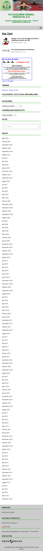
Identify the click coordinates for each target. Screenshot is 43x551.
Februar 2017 (6, 353)
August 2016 (6, 373)
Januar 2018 (6, 317)
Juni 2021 (5, 188)
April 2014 (5, 462)
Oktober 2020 (6, 211)
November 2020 (7, 208)
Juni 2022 (5, 161)
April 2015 (5, 423)
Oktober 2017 (6, 327)
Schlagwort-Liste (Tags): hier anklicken (20, 94)
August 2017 (6, 333)
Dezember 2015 (7, 396)
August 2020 (6, 218)
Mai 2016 (5, 380)
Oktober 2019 (6, 251)
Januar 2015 (6, 433)
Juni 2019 (5, 264)
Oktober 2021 (6, 175)
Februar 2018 (6, 314)
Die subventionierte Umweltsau (23, 49)
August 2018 (6, 294)
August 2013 (6, 482)
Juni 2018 (5, 300)
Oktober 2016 (6, 366)
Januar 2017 (6, 357)
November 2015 (7, 400)
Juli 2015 (4, 413)
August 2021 (6, 181)
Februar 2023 (6, 141)
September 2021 (7, 178)
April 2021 (5, 194)
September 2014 (7, 446)
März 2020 (5, 234)
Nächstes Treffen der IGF (10, 90)
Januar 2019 (6, 277)
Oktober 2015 (6, 403)
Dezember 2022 (7, 145)
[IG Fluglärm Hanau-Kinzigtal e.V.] (21, 10)
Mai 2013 (5, 492)
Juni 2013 (5, 489)
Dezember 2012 (7, 499)
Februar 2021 (6, 201)
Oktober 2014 (6, 443)
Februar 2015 (6, 429)
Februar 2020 (6, 237)
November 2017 (7, 323)
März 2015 (5, 426)
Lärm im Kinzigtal (7, 81)
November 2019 (7, 247)
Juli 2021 (4, 184)
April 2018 (5, 307)
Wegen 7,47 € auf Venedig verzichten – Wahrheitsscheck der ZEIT (26, 39)
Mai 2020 (5, 227)
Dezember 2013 (7, 472)
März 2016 (5, 386)
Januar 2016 (6, 393)
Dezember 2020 (7, 204)
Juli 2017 (4, 337)
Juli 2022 (4, 158)
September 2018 (7, 290)
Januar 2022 (6, 168)
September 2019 (7, 254)
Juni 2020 (5, 224)
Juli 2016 (4, 376)
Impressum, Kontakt (8, 512)
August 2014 (6, 449)
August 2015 (6, 410)
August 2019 (6, 257)
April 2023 (5, 138)
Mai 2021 (5, 191)
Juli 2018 (4, 297)
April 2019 (5, 270)
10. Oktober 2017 (17, 52)
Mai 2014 (5, 459)
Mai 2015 (5, 419)
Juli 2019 (4, 261)
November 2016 (7, 363)
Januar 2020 (6, 241)
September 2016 (7, 370)
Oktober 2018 (6, 287)
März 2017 (5, 350)
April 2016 (5, 383)
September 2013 (7, 479)
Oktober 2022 (6, 148)
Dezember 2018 (7, 280)
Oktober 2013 (6, 476)
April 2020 (5, 231)
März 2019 (5, 274)
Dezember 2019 (7, 244)
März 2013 (5, 496)
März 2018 (5, 310)
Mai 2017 (5, 343)
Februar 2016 (6, 390)
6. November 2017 (18, 42)
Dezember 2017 (7, 320)
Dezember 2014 (7, 436)
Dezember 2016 (7, 360)
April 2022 (5, 165)
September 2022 (7, 151)
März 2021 (5, 198)
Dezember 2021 (7, 171)
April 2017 (5, 347)
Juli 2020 (4, 221)
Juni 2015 (5, 416)
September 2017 (7, 330)
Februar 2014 (6, 469)
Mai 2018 (5, 304)
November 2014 (7, 439)
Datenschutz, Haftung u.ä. (10, 523)
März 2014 (5, 466)
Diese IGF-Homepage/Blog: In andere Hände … (16, 531)
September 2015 (7, 406)
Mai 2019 (5, 267)
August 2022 (6, 155)
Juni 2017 (5, 340)
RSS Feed (7, 527)
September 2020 (7, 214)
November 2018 (7, 284)
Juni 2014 (5, 456)
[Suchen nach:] (21, 126)
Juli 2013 (4, 486)
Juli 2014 (4, 453)
